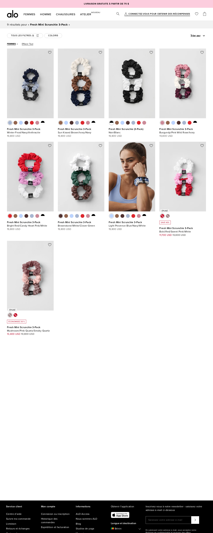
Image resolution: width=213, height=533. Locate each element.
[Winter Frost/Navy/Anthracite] (10, 123)
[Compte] (125, 14)
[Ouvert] (204, 35)
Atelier (85, 13)
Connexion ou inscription (55, 514)
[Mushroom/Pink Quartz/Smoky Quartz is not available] (168, 216)
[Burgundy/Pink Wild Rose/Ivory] (37, 123)
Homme (45, 14)
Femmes (29, 14)
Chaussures (65, 14)
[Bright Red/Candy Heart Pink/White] (32, 123)
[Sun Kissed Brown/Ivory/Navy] (15, 123)
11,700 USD (165, 235)
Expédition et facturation (55, 527)
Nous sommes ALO (86, 518)
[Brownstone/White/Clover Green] (26, 123)
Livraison (11, 523)
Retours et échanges (18, 528)
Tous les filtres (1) (22, 35)
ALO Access (83, 514)
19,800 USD (13, 136)
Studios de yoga (85, 528)
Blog (78, 523)
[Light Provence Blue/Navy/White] (21, 123)
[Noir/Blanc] (43, 123)
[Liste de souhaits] (196, 14)
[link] (159, 14)
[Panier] (204, 14)
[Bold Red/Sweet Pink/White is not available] (162, 216)
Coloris (53, 35)
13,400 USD (13, 334)
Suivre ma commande (18, 518)
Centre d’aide (14, 514)
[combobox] (182, 35)
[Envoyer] (195, 520)
